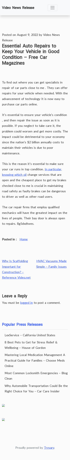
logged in (26, 302)
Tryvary (49, 447)
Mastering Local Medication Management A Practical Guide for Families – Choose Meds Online (35, 360)
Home (24, 239)
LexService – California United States (30, 335)
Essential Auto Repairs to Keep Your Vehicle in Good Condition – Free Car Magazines (30, 54)
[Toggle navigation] (52, 7)
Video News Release (18, 8)
